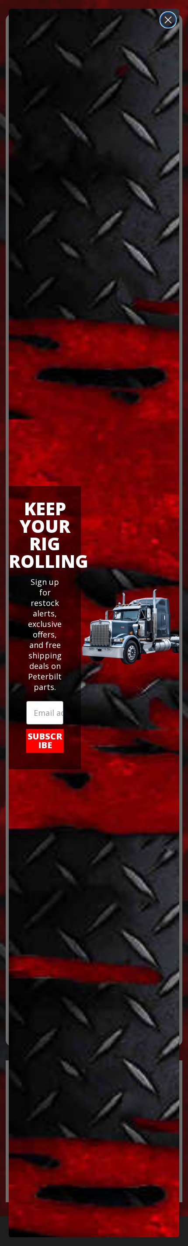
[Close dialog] (168, 20)
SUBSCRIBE (45, 740)
